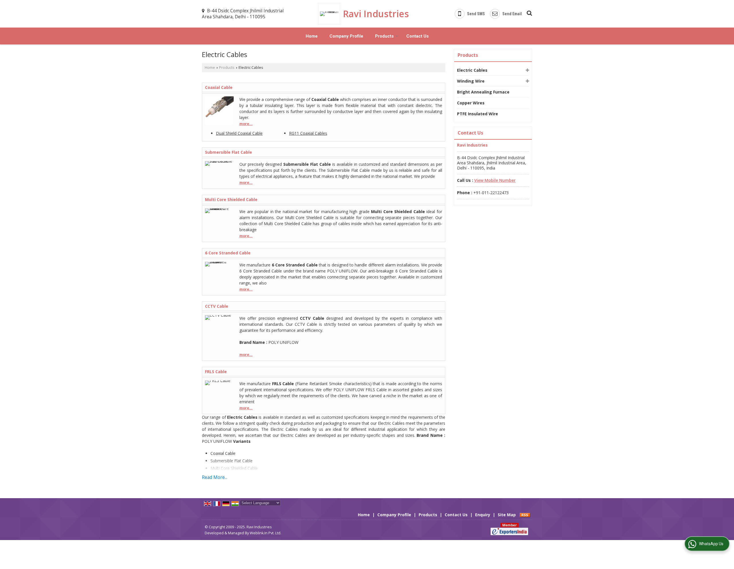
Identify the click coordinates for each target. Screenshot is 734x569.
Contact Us (417, 36)
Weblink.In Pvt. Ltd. (265, 533)
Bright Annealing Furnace (483, 92)
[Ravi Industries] (330, 14)
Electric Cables (472, 70)
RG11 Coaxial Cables (308, 133)
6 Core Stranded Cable (228, 253)
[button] (495, 180)
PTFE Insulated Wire (477, 113)
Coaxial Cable (219, 87)
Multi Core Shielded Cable (231, 199)
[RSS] (525, 514)
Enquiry (482, 514)
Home (312, 36)
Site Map (507, 514)
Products (384, 36)
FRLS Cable (216, 371)
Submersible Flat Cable (228, 152)
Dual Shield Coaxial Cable (239, 133)
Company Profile (346, 36)
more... (246, 123)
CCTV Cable (216, 306)
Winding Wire (471, 81)
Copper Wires (471, 103)
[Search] (528, 12)
